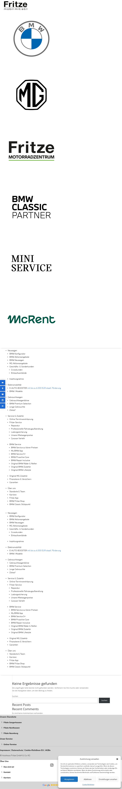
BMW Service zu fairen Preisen (24, 447)
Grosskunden (17, 369)
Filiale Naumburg (11, 733)
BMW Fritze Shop (17, 501)
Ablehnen (88, 779)
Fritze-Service (15, 422)
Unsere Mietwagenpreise (22, 435)
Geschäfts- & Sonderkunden (21, 366)
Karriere (12, 494)
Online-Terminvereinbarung (21, 419)
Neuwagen (12, 350)
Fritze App (13, 498)
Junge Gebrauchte (17, 406)
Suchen (15, 696)
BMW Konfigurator (17, 353)
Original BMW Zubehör (21, 466)
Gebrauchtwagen (15, 397)
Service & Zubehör (16, 416)
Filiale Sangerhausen (13, 722)
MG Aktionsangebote (18, 363)
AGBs (47, 750)
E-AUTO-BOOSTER (35, 388)
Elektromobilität (14, 385)
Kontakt (7, 772)
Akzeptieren (69, 779)
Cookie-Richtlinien (88, 785)
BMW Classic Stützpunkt (19, 504)
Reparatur (15, 425)
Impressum (5, 750)
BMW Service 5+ (18, 454)
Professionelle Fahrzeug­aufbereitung (27, 428)
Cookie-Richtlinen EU (34, 750)
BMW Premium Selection (20, 403)
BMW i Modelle (16, 391)
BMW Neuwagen (16, 360)
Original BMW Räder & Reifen (24, 463)
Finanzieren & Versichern (20, 479)
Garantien (13, 482)
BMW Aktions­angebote (19, 357)
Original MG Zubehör (18, 476)
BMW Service (15, 444)
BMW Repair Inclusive (20, 460)
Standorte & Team (17, 491)
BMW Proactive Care (20, 457)
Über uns (12, 488)
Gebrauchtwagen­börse (19, 400)
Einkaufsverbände (19, 373)
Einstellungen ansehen (108, 779)
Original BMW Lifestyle (21, 470)
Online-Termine (10, 744)
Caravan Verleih (18, 438)
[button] (117, 759)
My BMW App (17, 450)
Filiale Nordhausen (12, 728)
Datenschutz (17, 750)
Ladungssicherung (19, 432)
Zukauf (12, 410)
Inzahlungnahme (16, 379)
